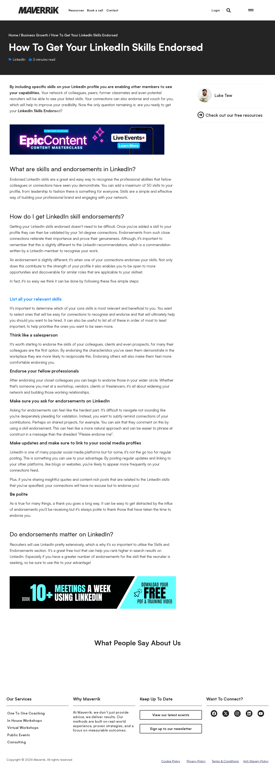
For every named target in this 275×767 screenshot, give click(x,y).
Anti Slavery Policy (256, 761)
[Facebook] (214, 713)
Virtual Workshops (23, 727)
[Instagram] (237, 713)
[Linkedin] (249, 713)
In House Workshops (24, 720)
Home (13, 35)
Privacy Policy (196, 761)
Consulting (16, 742)
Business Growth (34, 35)
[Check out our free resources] (200, 115)
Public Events (18, 735)
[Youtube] (261, 713)
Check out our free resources (234, 115)
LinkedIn (19, 59)
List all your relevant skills (36, 299)
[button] (228, 10)
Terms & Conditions (225, 761)
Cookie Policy (170, 761)
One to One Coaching (26, 713)
